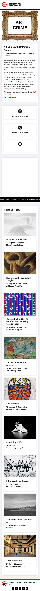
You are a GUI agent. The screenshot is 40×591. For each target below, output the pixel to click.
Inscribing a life (14, 442)
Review (3, 199)
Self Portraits (13, 403)
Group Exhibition (32, 199)
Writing (8, 199)
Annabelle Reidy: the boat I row (19, 520)
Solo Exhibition (22, 199)
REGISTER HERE (10, 97)
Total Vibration (14, 560)
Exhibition (14, 199)
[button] (36, 4)
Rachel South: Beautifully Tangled (19, 279)
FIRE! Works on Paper (17, 481)
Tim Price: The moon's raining (17, 363)
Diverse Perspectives (16, 239)
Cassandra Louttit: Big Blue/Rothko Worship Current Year (17, 321)
